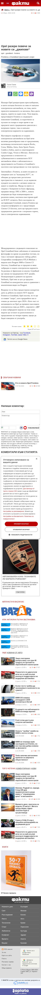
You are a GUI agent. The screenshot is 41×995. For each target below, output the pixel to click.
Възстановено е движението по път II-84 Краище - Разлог (19, 636)
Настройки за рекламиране (13, 511)
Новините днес (7, 907)
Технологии (6, 923)
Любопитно (6, 931)
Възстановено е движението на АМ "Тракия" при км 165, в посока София (19, 647)
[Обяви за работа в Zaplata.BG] (20, 991)
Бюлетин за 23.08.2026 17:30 (19, 640)
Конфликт (5, 935)
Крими (23, 923)
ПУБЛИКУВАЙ (33, 428)
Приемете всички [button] (21, 524)
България (24, 907)
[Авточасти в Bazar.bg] (16, 610)
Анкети (23, 939)
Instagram (6, 335)
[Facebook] (10, 94)
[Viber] (31, 94)
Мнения (23, 911)
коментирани (23, 768)
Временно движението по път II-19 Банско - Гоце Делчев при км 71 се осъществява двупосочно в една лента (19, 630)
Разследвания (7, 915)
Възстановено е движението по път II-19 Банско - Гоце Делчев (19, 624)
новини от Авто (14, 653)
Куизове (24, 943)
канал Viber (22, 335)
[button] (20, 534)
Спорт (4, 927)
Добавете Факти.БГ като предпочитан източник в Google (29, 962)
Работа (4, 958)
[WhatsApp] (15, 94)
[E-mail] (26, 94)
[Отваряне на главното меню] (2, 3)
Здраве (23, 935)
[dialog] (20, 497)
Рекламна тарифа (8, 962)
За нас (4, 952)
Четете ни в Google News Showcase (28, 952)
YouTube (14, 335)
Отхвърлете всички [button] (21, 529)
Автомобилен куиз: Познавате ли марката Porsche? (19, 577)
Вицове (4, 943)
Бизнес (23, 915)
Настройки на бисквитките (13, 516)
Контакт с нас (6, 965)
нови (33, 768)
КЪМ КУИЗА (20, 592)
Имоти (4, 919)
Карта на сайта (7, 955)
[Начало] (20, 3)
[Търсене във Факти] (38, 3)
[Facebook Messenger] (21, 94)
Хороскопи (25, 927)
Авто (7, 10)
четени (11, 768)
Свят (3, 911)
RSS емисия (8, 949)
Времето (5, 939)
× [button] (36, 459)
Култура (24, 931)
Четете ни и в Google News (17, 339)
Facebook (26, 333)
